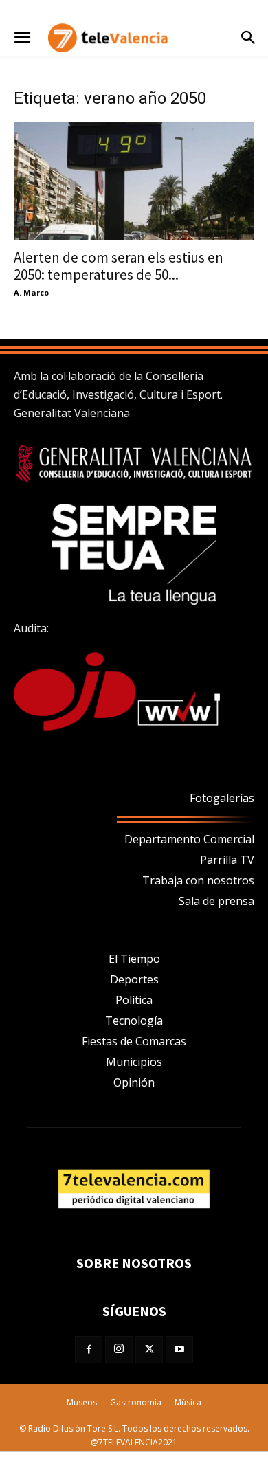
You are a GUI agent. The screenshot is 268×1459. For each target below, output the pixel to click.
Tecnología (134, 1020)
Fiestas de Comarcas (134, 1041)
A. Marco (31, 292)
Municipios (134, 1061)
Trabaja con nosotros (198, 880)
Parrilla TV (227, 859)
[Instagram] (119, 1349)
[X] (149, 1349)
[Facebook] (88, 1349)
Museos (82, 1402)
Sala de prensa (216, 901)
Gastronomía (135, 1402)
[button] (22, 37)
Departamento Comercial (189, 839)
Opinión (134, 1082)
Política (134, 999)
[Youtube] (179, 1349)
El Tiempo (134, 958)
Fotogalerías (222, 797)
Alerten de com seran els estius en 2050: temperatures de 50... (118, 266)
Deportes (134, 979)
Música (188, 1402)
